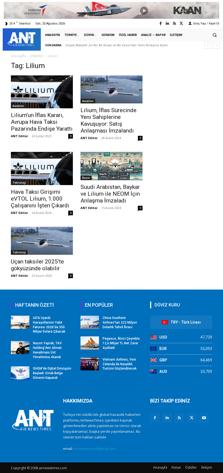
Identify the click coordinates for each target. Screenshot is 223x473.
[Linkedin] (167, 23)
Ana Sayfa (18, 56)
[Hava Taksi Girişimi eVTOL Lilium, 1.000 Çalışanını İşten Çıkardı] (42, 168)
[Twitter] (181, 23)
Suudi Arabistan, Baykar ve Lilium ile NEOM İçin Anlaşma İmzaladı (110, 194)
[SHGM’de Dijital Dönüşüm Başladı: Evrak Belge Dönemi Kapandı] (20, 372)
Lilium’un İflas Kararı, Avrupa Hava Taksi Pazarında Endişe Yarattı (42, 122)
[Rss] (174, 23)
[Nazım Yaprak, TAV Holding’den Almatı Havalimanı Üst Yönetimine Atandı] (20, 347)
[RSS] (179, 418)
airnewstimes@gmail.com (95, 448)
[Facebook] (160, 23)
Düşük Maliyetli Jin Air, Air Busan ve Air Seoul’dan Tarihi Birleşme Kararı (117, 45)
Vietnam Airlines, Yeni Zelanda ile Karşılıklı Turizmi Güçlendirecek (120, 364)
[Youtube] (204, 418)
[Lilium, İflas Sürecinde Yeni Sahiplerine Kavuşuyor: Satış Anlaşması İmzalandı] (111, 89)
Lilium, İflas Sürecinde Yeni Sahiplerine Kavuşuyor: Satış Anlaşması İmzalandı (108, 120)
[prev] (208, 45)
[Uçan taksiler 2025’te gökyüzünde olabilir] (42, 241)
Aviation (18, 106)
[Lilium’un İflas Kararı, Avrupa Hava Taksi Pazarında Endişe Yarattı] (42, 91)
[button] (214, 35)
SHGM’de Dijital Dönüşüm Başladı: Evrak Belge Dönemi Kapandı (52, 373)
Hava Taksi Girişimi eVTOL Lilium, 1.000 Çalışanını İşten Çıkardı (40, 199)
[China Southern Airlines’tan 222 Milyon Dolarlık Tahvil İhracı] (89, 322)
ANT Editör (19, 276)
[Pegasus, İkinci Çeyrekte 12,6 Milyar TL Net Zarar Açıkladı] (89, 342)
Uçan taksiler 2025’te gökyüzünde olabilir (37, 265)
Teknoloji (19, 183)
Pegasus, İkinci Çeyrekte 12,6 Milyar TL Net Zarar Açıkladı (121, 343)
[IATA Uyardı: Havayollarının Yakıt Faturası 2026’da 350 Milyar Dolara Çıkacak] (20, 322)
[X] (191, 418)
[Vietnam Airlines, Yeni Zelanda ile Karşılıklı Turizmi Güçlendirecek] (89, 363)
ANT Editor (19, 136)
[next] (216, 45)
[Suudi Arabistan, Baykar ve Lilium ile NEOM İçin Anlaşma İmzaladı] (111, 166)
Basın (86, 178)
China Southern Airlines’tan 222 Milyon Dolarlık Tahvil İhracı (120, 322)
